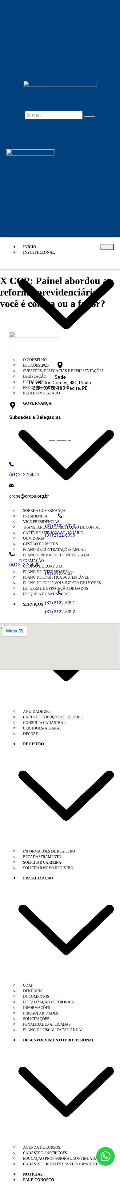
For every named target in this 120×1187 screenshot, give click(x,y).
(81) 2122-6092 (60, 611)
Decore (30, 734)
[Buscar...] (89, 116)
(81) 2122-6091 (60, 602)
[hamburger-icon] (107, 247)
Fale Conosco (38, 1179)
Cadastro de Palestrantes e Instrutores (65, 1164)
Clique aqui (60, 438)
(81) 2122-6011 (24, 474)
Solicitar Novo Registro (48, 868)
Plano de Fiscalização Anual (53, 1030)
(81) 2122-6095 (60, 535)
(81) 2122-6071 (60, 573)
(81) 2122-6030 (24, 564)
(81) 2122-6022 (60, 525)
